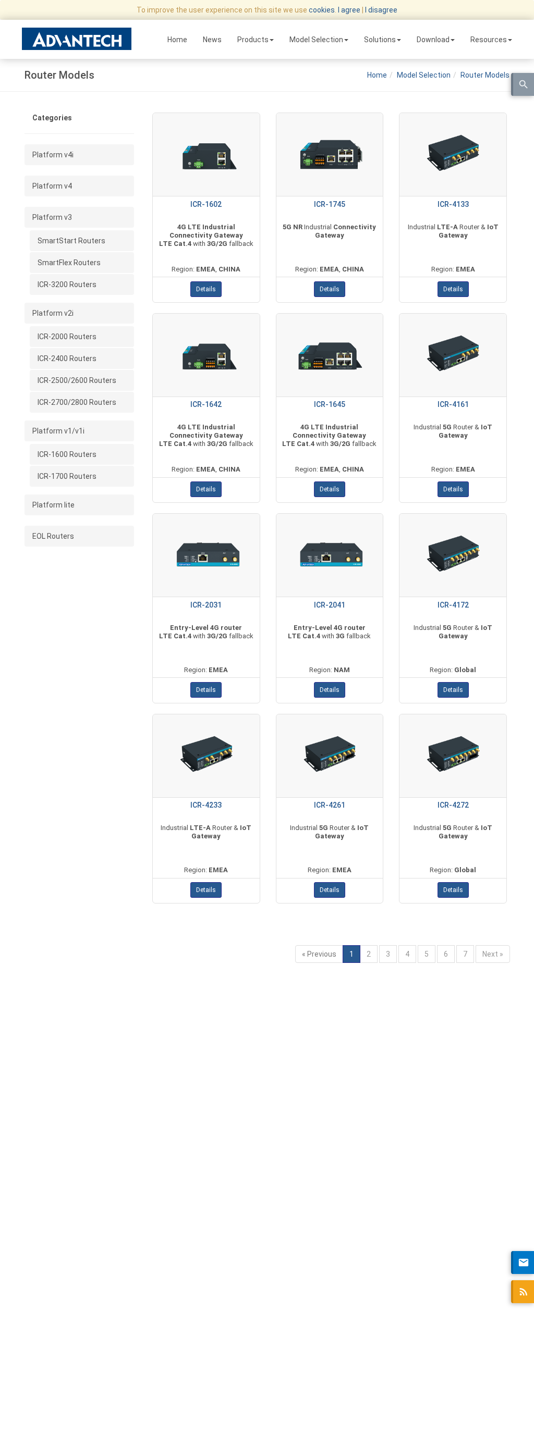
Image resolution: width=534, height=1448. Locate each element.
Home (177, 39)
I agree (349, 10)
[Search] (522, 84)
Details (206, 289)
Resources (488, 39)
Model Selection (316, 39)
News (212, 39)
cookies (322, 10)
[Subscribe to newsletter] (522, 1262)
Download (433, 39)
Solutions (380, 39)
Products (253, 39)
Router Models (484, 75)
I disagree (381, 10)
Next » (492, 954)
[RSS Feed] (522, 1291)
